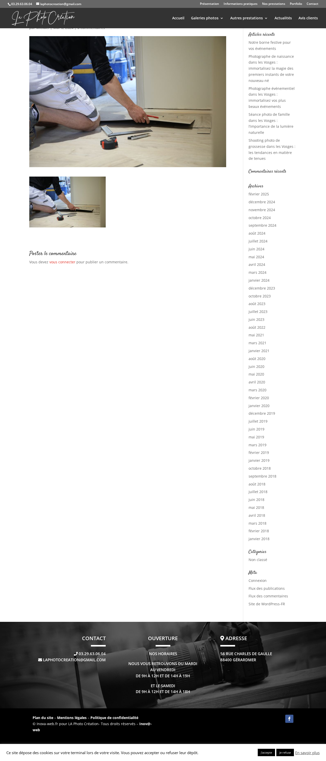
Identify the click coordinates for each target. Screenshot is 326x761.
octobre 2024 (260, 217)
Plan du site (43, 717)
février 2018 (259, 530)
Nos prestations (273, 4)
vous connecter (62, 262)
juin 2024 (256, 249)
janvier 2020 (259, 405)
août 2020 (257, 358)
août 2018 (257, 484)
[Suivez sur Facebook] (289, 719)
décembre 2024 (262, 201)
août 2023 (257, 303)
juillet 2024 (258, 241)
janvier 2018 (259, 538)
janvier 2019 (259, 460)
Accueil (178, 18)
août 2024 (257, 233)
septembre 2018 (262, 476)
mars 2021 (257, 342)
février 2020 (259, 397)
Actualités (283, 18)
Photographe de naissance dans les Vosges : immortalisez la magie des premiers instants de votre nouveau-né (271, 68)
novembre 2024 (262, 209)
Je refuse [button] (285, 752)
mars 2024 (257, 272)
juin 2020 (256, 366)
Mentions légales (72, 717)
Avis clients (308, 18)
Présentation (209, 4)
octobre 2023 (260, 296)
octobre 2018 (260, 468)
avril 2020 (257, 382)
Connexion (258, 580)
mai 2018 (256, 507)
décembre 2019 (262, 413)
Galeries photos (205, 18)
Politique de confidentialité (114, 717)
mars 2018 (257, 523)
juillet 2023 (258, 311)
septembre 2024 (262, 225)
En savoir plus (307, 752)
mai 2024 (256, 256)
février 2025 (259, 194)
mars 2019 (257, 444)
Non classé (258, 559)
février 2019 (259, 452)
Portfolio (296, 4)
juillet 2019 (258, 421)
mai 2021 (256, 335)
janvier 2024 (259, 280)
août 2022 (257, 327)
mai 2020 (256, 374)
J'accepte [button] (266, 752)
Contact (312, 4)
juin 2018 (256, 499)
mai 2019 (256, 437)
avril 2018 (257, 515)
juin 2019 (256, 429)
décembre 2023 (262, 288)
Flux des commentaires (268, 596)
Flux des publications (267, 588)
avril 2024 (257, 264)
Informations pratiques (240, 4)
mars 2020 (257, 389)
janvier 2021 (259, 350)
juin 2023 (256, 319)
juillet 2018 (258, 491)
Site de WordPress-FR (267, 603)
